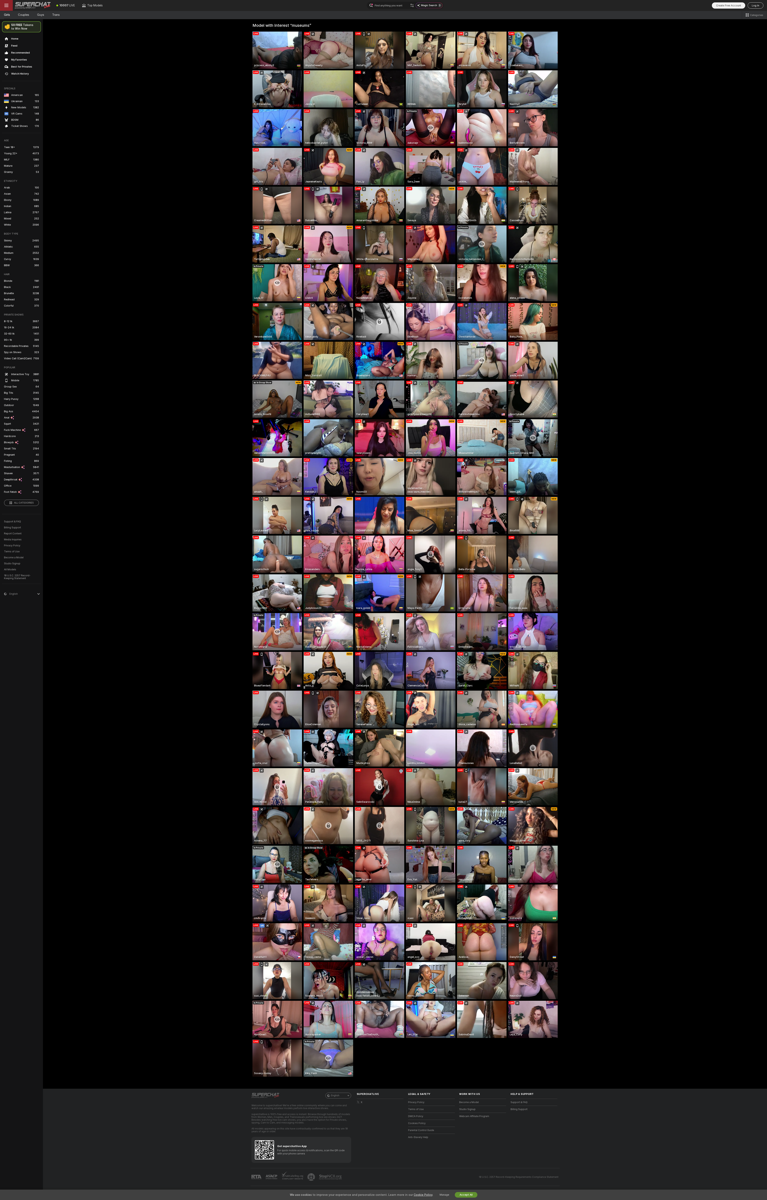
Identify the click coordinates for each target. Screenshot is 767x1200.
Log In (755, 5)
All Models (10, 569)
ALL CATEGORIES (24, 502)
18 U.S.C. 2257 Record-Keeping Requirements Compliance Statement (518, 1177)
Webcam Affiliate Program (474, 1116)
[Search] (412, 5)
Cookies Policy (417, 1123)
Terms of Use (12, 551)
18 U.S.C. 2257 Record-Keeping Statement (17, 577)
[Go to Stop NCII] (331, 1177)
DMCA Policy (415, 1116)
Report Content (13, 533)
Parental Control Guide (421, 1130)
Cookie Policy (423, 1194)
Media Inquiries (13, 539)
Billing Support (12, 527)
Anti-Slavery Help (418, 1137)
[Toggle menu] (6, 5)
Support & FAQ (12, 521)
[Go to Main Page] (33, 5)
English (335, 1095)
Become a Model (14, 557)
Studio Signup (12, 563)
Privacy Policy (12, 545)
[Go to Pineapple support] (311, 1177)
